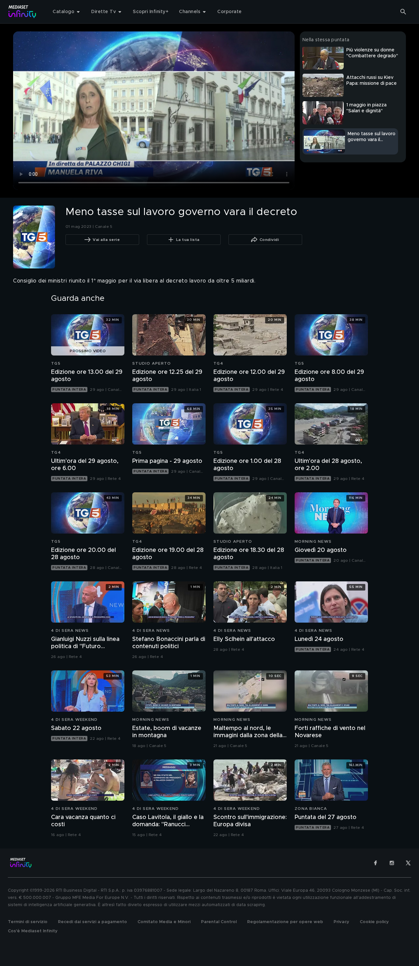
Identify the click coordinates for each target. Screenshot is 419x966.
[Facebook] (375, 863)
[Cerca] (403, 12)
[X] (408, 863)
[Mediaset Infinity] (22, 11)
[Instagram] (392, 863)
